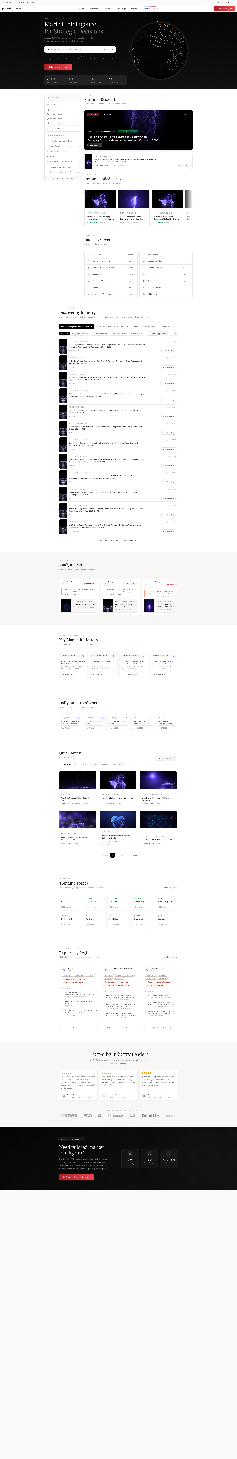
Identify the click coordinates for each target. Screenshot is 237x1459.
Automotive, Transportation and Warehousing (85, 56)
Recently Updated (113, 764)
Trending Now (68, 764)
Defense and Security (111, 59)
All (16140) (64, 334)
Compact (163, 334)
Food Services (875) (119, 334)
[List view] (172, 333)
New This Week (89, 764)
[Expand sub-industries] (47, 141)
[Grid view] (175, 333)
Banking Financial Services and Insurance (60, 59)
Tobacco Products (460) (138, 334)
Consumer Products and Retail (89, 59)
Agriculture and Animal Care (56, 56)
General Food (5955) (99, 334)
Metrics (153, 334)
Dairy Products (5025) (80, 334)
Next (135, 855)
